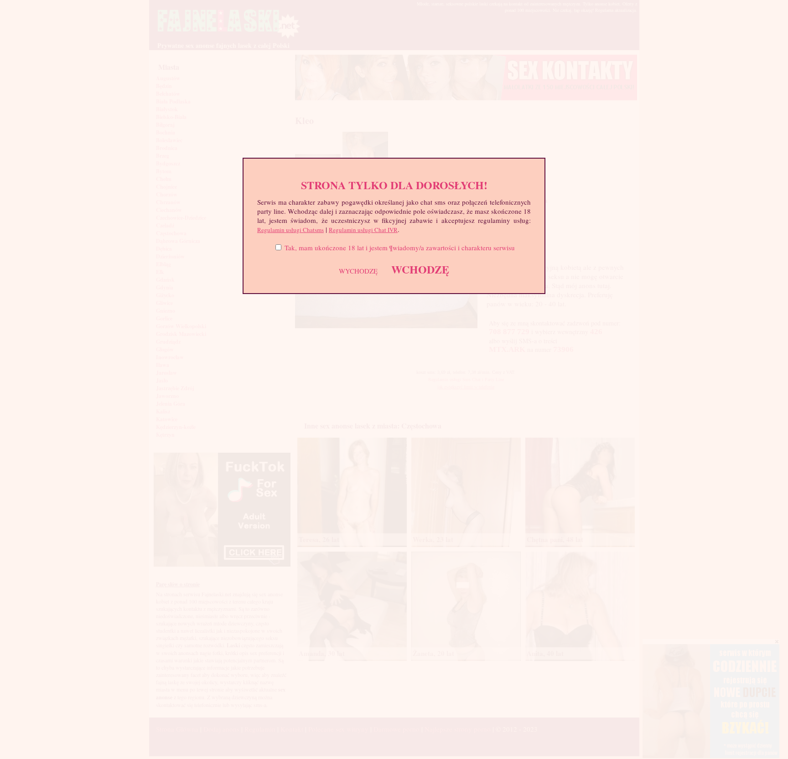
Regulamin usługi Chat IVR (363, 230)
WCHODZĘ (420, 269)
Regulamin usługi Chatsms (290, 230)
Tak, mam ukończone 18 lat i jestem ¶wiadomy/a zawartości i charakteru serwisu (400, 247)
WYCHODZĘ (358, 270)
